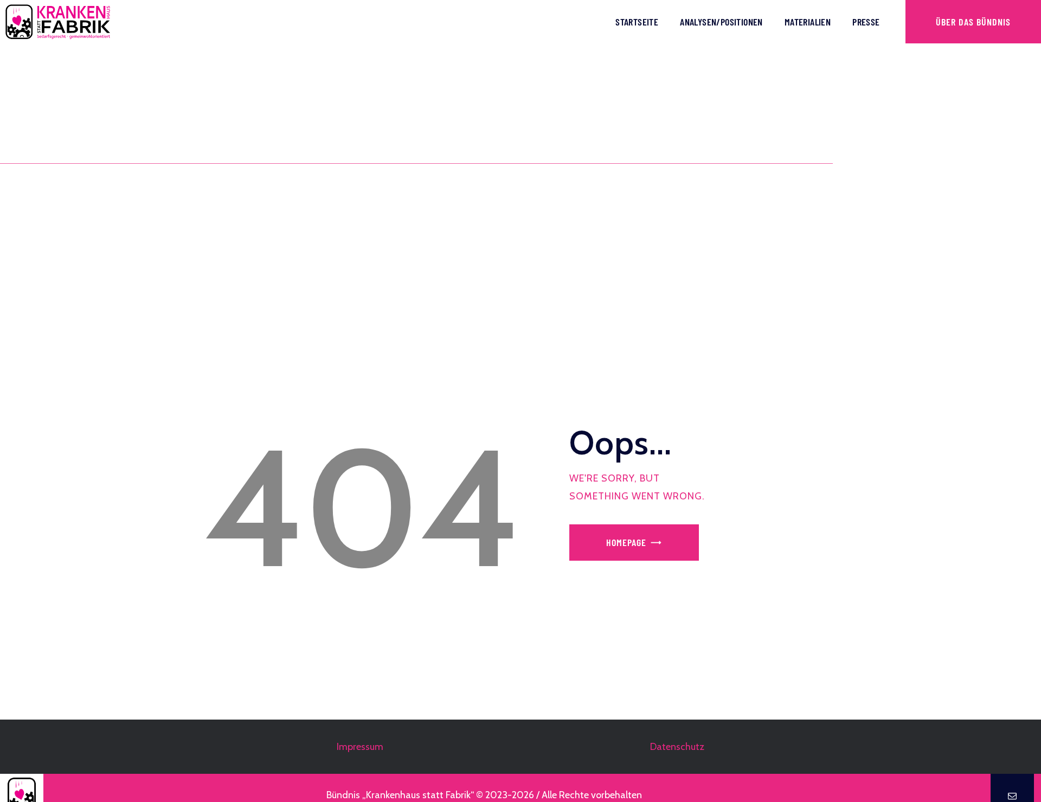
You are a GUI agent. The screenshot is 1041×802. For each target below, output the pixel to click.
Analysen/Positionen (721, 22)
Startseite (636, 22)
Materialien (808, 22)
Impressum (360, 747)
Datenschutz (677, 747)
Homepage (626, 542)
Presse (865, 22)
